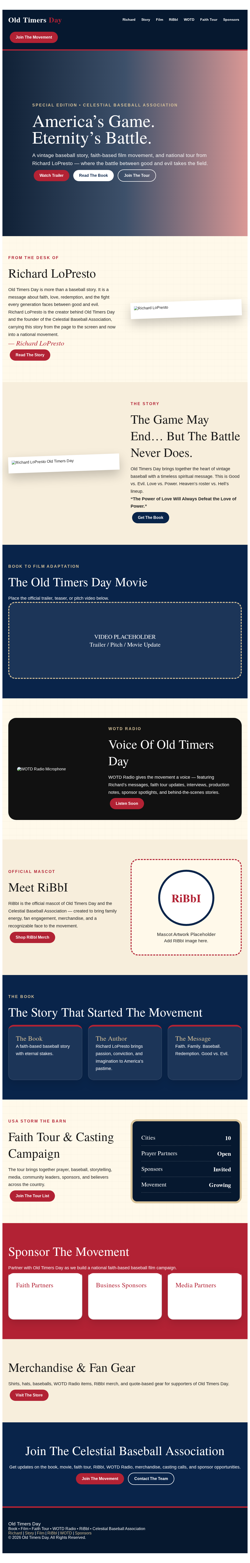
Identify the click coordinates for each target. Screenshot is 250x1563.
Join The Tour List (32, 1196)
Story (145, 19)
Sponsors (231, 19)
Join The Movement (34, 37)
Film (159, 19)
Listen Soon (127, 803)
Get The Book (150, 517)
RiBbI (173, 19)
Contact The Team (151, 1479)
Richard (129, 19)
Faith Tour (208, 19)
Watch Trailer (51, 175)
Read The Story (30, 355)
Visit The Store (29, 1395)
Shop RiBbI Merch (32, 937)
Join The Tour (137, 175)
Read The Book (93, 175)
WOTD (189, 19)
